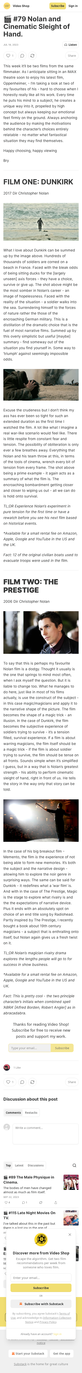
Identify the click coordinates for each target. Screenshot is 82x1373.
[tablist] (21, 1112)
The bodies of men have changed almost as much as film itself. (27, 1190)
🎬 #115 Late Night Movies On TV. (29, 1215)
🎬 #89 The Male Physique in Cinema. (28, 1179)
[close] (69, 1234)
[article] (41, 1190)
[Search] (74, 1165)
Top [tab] (8, 1165)
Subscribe (57, 6)
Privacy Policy (48, 1322)
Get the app (61, 1353)
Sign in (73, 6)
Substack (20, 1364)
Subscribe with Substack (44, 1304)
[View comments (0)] (22, 55)
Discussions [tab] (36, 1165)
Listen (73, 45)
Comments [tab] (13, 1113)
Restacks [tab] (31, 1113)
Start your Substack (30, 1353)
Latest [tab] (19, 1165)
